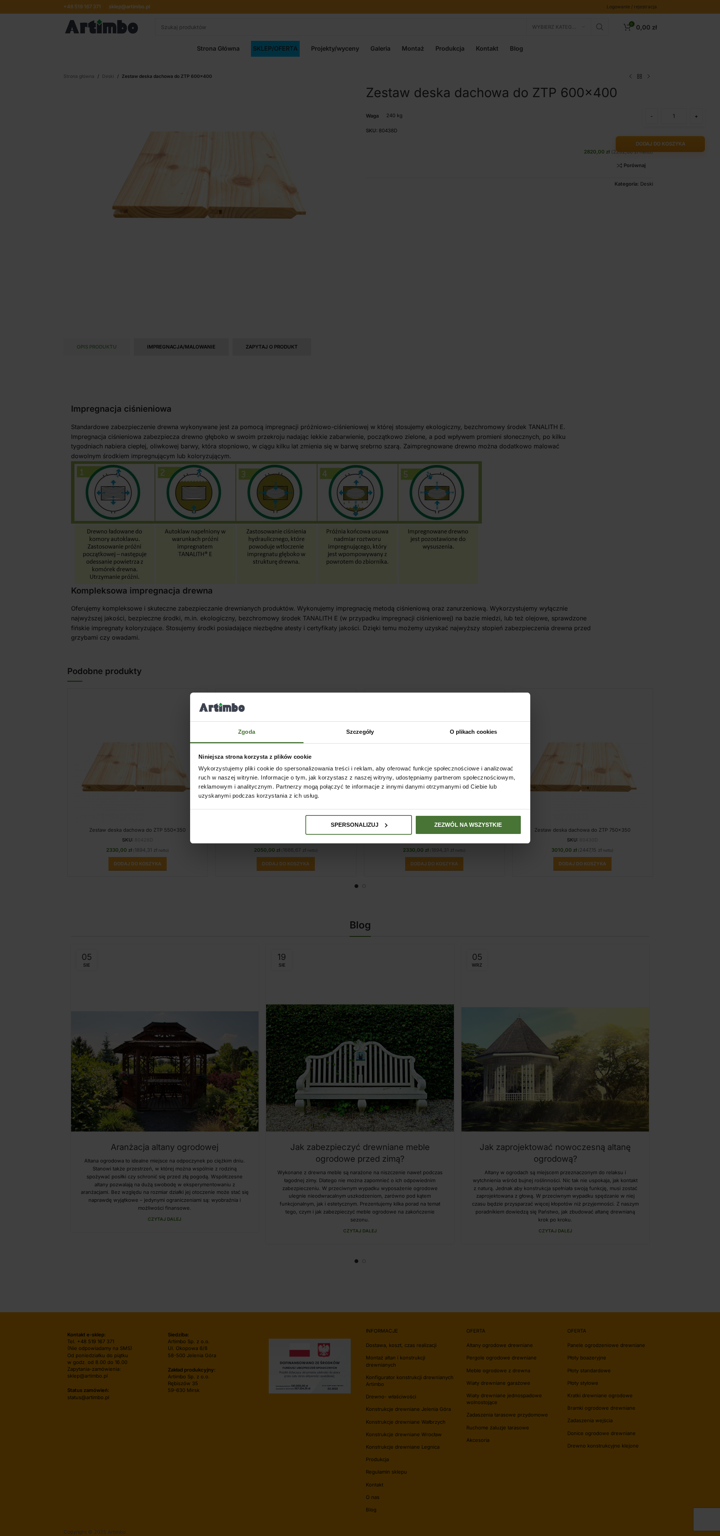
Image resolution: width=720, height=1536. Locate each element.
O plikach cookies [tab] (473, 731)
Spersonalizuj (354, 824)
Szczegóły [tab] (360, 731)
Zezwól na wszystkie (468, 824)
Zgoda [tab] (246, 731)
